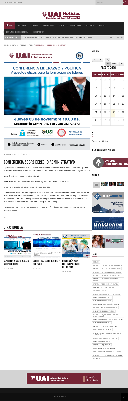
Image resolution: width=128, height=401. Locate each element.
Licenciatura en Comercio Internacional (106, 294)
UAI (119, 275)
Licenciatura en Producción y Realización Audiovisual (107, 334)
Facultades (22, 25)
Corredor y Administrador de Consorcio (107, 352)
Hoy (107, 60)
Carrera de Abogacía (100, 291)
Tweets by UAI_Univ (100, 141)
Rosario (96, 262)
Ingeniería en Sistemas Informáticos (105, 308)
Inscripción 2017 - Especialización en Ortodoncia (71, 264)
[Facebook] (111, 37)
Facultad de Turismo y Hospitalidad (105, 326)
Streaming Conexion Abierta (17, 32)
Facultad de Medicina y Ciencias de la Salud (107, 265)
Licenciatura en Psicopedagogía (104, 348)
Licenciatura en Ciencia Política (103, 311)
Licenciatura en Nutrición (101, 323)
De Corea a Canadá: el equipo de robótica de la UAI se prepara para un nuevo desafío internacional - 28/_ (60, 37)
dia (122, 63)
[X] (115, 37)
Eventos (62, 25)
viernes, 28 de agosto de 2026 (13, 2)
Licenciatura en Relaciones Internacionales (108, 319)
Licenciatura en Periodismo (102, 297)
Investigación (75, 25)
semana (115, 63)
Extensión (34, 25)
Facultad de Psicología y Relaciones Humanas (105, 280)
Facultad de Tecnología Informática (105, 284)
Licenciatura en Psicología (102, 301)
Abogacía (96, 358)
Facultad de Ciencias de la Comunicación (107, 272)
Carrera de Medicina (100, 287)
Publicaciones (48, 25)
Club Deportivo (38, 32)
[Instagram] (118, 37)
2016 (31, 45)
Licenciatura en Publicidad (102, 341)
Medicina (112, 287)
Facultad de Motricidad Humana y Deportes (107, 355)
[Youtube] (121, 37)
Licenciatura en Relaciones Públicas (105, 338)
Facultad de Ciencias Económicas (104, 275)
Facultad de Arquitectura (101, 345)
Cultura (102, 25)
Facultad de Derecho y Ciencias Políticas (106, 269)
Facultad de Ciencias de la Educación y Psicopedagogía (106, 315)
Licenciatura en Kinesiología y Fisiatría (106, 304)
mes (108, 63)
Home (11, 25)
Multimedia (90, 25)
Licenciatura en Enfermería (102, 330)
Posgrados (24, 45)
